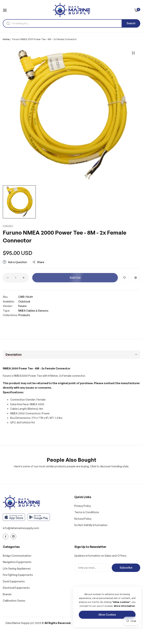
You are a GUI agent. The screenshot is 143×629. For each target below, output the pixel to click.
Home (6, 39)
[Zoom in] (133, 53)
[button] (124, 277)
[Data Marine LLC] (71, 10)
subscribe (126, 567)
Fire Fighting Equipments (18, 574)
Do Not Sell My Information (90, 525)
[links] (6, 536)
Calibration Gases (14, 600)
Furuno (8, 226)
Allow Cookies (107, 614)
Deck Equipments (14, 581)
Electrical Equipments (16, 587)
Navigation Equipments (17, 562)
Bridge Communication (17, 555)
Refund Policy (82, 518)
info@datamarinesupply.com (21, 528)
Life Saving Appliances (17, 568)
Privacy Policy (82, 505)
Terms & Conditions (86, 512)
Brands (7, 594)
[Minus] (7, 278)
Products (24, 315)
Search (131, 23)
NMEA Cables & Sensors (33, 310)
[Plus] (23, 278)
